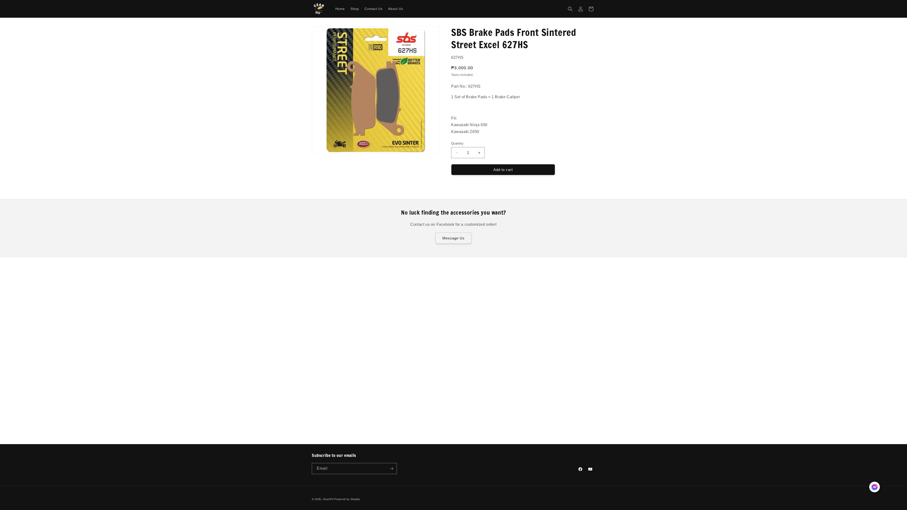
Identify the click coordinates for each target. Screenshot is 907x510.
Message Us (453, 238)
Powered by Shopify (347, 499)
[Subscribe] (391, 468)
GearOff (328, 499)
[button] (570, 9)
